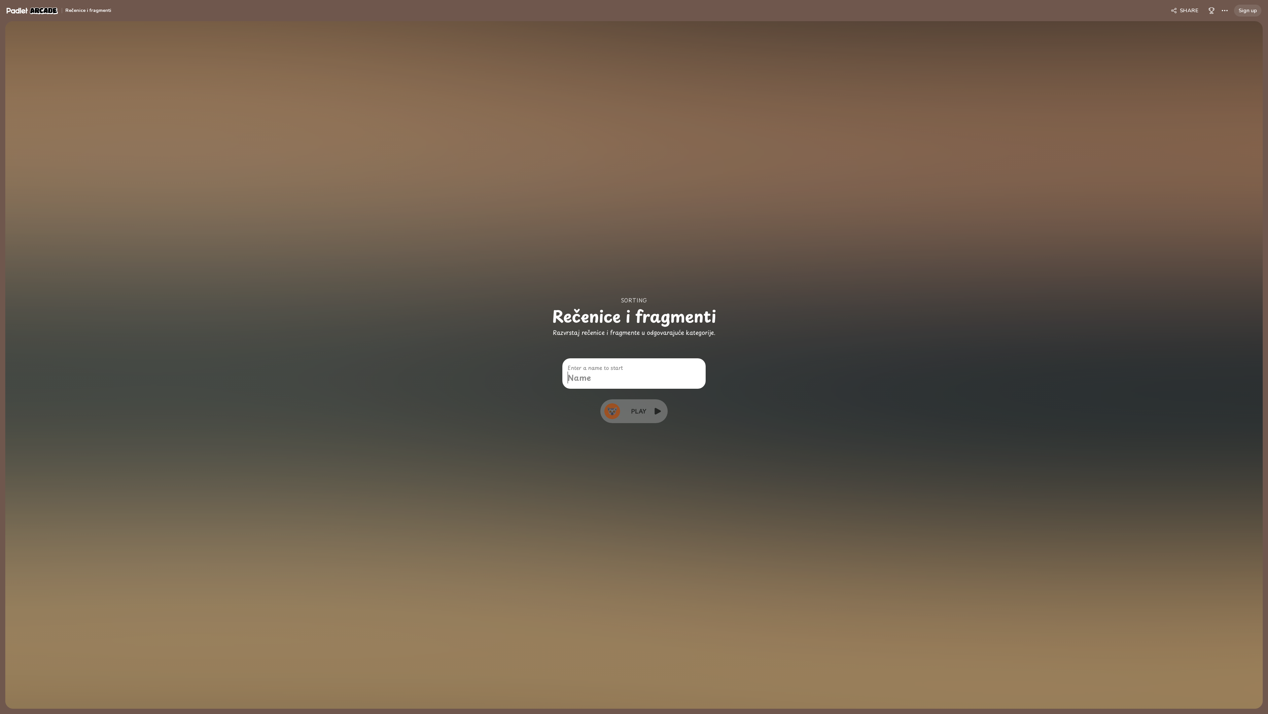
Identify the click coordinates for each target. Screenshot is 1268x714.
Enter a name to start (595, 368)
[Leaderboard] (1211, 10)
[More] (1224, 10)
